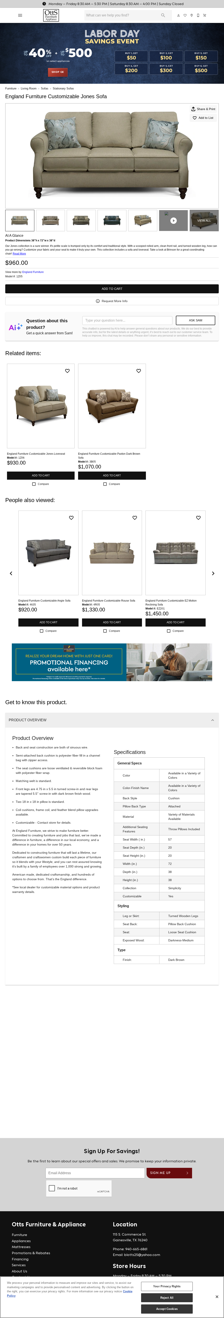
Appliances (21, 1241)
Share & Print (206, 109)
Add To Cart (112, 288)
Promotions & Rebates (31, 1253)
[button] (20, 15)
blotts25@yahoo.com (142, 1255)
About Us (19, 1271)
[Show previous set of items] (11, 573)
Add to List (206, 117)
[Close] (217, 1297)
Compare (43, 484)
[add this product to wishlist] (67, 371)
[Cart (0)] (205, 15)
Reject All (166, 1297)
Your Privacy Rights (166, 1286)
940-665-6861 (136, 1249)
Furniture (10, 88)
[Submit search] (163, 15)
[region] (112, 1297)
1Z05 (19, 276)
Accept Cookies (167, 1309)
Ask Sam (195, 320)
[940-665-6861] (198, 15)
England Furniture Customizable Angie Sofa (44, 600)
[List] (185, 15)
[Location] (192, 15)
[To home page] (51, 15)
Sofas (44, 88)
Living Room (29, 88)
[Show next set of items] (213, 573)
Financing (20, 1259)
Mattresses (21, 1247)
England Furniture (33, 272)
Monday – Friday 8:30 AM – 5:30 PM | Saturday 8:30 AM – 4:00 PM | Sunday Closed (116, 4)
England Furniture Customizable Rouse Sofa (108, 600)
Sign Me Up (160, 1173)
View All (204, 220)
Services (19, 1265)
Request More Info (115, 301)
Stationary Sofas (63, 88)
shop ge (58, 72)
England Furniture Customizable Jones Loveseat (36, 453)
